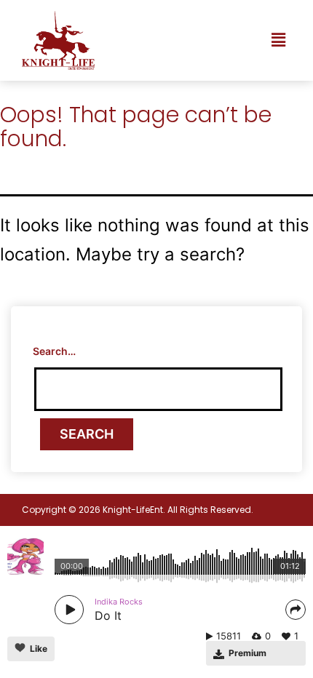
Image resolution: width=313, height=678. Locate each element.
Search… (54, 351)
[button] (278, 40)
